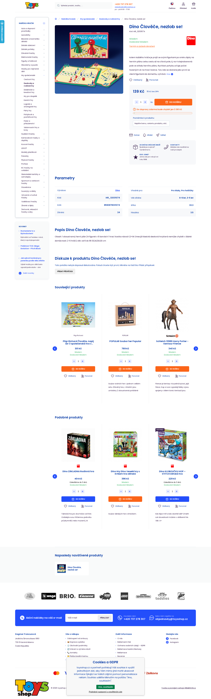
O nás (119, 638)
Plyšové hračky (27, 160)
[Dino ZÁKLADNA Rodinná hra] (78, 445)
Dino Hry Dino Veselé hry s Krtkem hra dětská (125, 472)
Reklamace (122, 652)
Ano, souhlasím (105, 687)
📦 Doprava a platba (76, 642)
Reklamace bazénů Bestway (129, 649)
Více (168, 74)
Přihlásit (104, 618)
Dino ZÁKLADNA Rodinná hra (78, 471)
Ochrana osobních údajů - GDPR (131, 645)
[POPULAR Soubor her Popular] (125, 315)
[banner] (32, 6)
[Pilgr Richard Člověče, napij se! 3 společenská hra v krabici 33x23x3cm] (78, 315)
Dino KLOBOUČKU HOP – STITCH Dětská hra (172, 472)
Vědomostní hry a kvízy (31, 128)
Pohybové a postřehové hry (30, 115)
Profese (24, 164)
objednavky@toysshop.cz (125, 7)
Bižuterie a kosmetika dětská (30, 40)
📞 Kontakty (72, 652)
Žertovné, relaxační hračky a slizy (29, 210)
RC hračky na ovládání (27, 169)
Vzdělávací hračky (29, 201)
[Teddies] (162, 596)
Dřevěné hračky (28, 53)
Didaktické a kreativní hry (29, 91)
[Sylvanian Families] (143, 596)
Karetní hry (28, 100)
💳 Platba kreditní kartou (77, 656)
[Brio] (68, 596)
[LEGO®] (124, 596)
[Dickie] (105, 596)
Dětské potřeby (27, 49)
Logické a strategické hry (30, 105)
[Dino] (191, 42)
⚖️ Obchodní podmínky (77, 645)
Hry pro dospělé (30, 96)
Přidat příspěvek (65, 271)
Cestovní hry (29, 79)
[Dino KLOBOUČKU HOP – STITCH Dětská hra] (172, 445)
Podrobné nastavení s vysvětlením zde (105, 692)
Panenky (25, 156)
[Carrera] (87, 596)
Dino (117, 190)
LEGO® (24, 148)
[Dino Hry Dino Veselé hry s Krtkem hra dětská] (125, 445)
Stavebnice (26, 187)
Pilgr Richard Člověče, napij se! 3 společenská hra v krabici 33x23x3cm (78, 342)
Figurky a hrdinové (29, 61)
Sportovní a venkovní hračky (30, 182)
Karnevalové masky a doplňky (30, 139)
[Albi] (30, 596)
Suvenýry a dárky (28, 191)
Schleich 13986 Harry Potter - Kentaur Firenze (172, 342)
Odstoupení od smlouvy (77, 638)
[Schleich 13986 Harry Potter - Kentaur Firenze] (172, 315)
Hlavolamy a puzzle (29, 65)
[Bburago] (49, 596)
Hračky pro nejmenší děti (30, 70)
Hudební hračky (28, 134)
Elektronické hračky (29, 57)
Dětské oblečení (28, 45)
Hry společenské (87, 19)
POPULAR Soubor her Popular (125, 341)
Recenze (121, 656)
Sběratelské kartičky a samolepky (30, 175)
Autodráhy (25, 35)
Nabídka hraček (68, 19)
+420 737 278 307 (123, 4)
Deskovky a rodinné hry (109, 19)
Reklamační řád (124, 642)
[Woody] (181, 596)
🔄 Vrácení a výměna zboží (78, 649)
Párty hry (27, 110)
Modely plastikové (29, 152)
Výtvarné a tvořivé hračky (29, 196)
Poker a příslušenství (29, 122)
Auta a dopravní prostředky (28, 29)
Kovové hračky (27, 144)
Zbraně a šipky (27, 205)
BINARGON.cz (190, 688)
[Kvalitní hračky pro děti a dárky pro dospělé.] (56, 19)
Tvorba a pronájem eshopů (173, 688)
